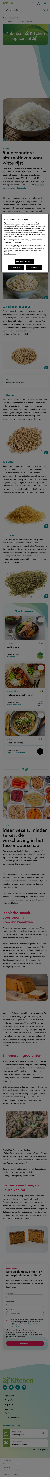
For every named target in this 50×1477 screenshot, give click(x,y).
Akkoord (34, 267)
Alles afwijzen (16, 267)
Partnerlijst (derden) (10, 254)
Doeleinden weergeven (24, 261)
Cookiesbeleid (17, 236)
